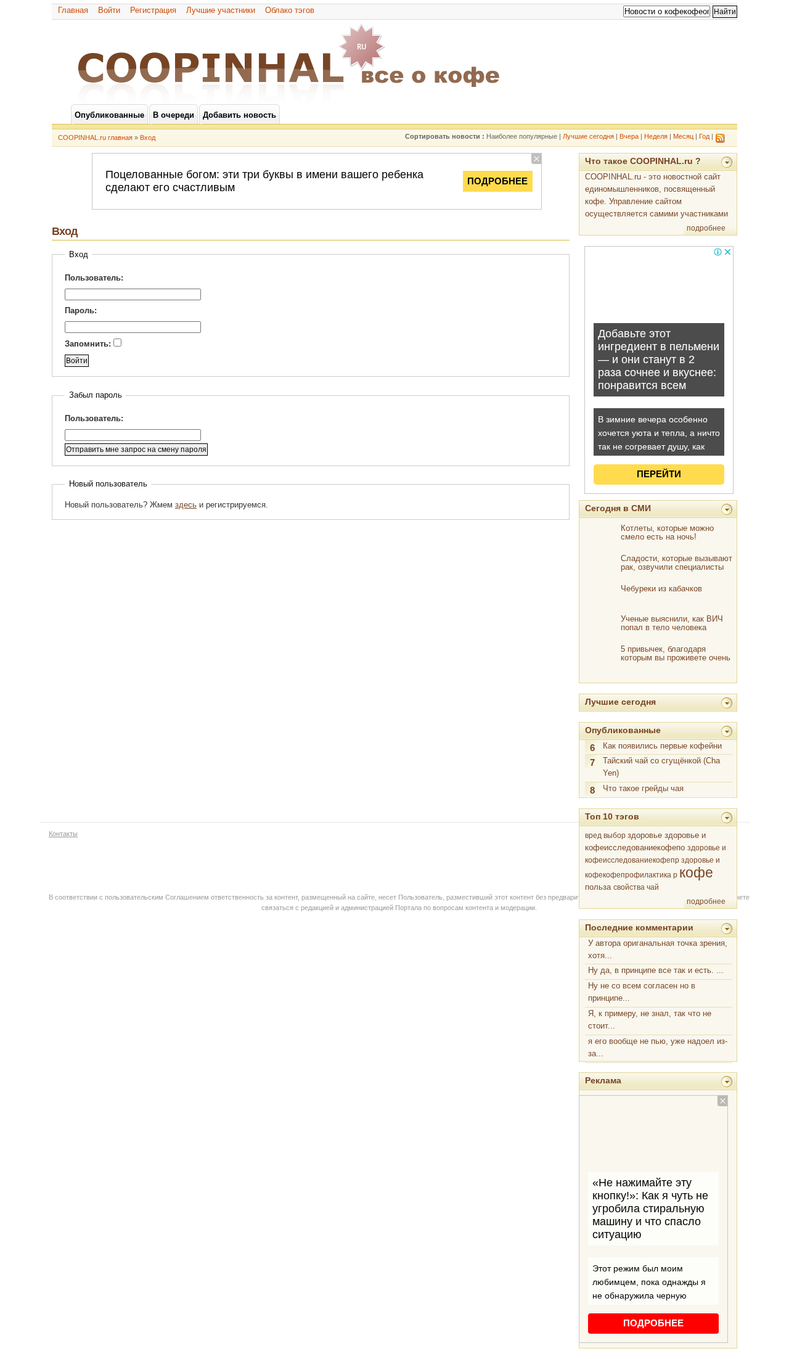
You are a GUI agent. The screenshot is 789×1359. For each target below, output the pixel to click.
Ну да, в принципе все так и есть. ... (656, 970)
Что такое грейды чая (643, 788)
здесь (186, 504)
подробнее (706, 228)
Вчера (629, 136)
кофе (696, 872)
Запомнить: (89, 343)
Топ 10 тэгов (612, 816)
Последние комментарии (639, 927)
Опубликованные (623, 730)
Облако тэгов (289, 10)
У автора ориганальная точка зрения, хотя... (657, 949)
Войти (109, 10)
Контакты (63, 833)
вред (593, 835)
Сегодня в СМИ (618, 508)
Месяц (683, 136)
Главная (73, 10)
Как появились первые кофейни (662, 745)
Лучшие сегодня (588, 136)
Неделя (656, 136)
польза (598, 887)
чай (653, 887)
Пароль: (81, 310)
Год (704, 136)
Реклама (603, 1080)
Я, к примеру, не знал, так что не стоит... (649, 1019)
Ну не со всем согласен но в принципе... (641, 992)
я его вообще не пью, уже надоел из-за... (657, 1047)
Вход (147, 137)
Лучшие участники (220, 10)
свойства (629, 887)
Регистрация (153, 10)
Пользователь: (94, 277)
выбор (614, 835)
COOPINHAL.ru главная (95, 137)
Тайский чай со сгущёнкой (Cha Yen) (661, 767)
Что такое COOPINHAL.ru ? (643, 161)
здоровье (645, 835)
